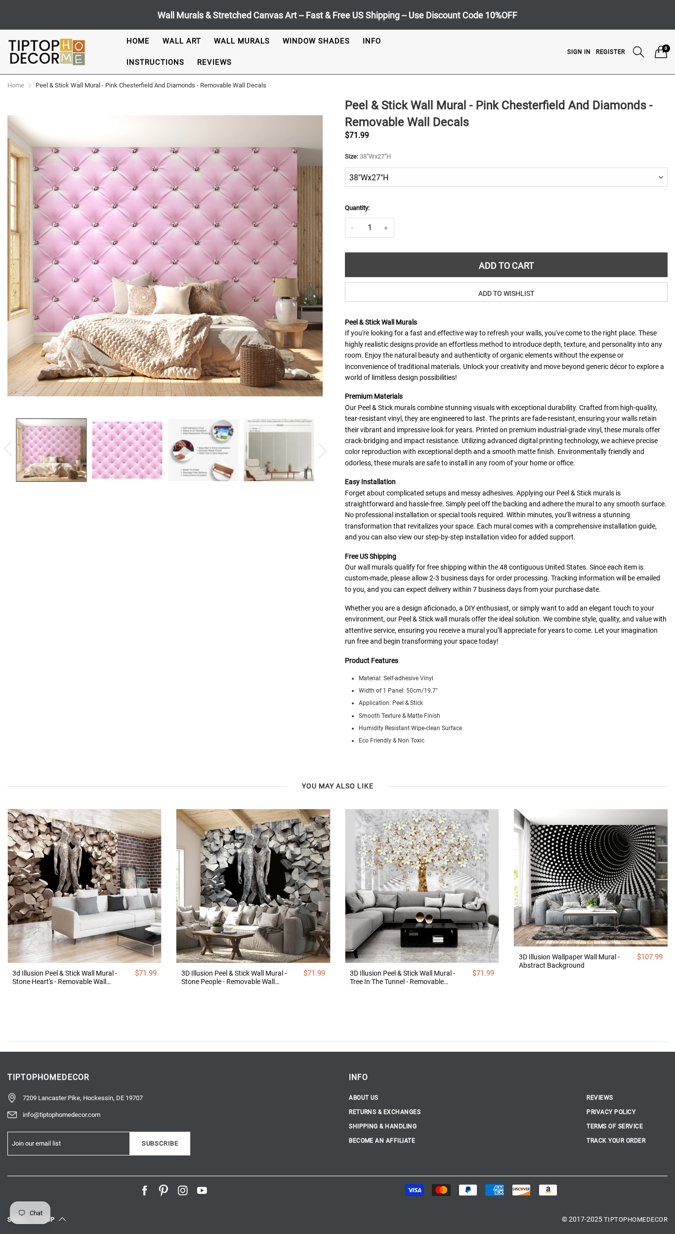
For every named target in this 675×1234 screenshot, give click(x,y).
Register (610, 51)
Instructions (155, 62)
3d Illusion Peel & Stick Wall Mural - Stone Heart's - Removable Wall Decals (64, 977)
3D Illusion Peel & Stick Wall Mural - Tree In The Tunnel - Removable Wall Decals (402, 977)
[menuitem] (138, 41)
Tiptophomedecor (636, 1219)
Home (138, 41)
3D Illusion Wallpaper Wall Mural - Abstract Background (569, 961)
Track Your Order (616, 1140)
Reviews (214, 62)
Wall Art (182, 41)
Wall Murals (242, 41)
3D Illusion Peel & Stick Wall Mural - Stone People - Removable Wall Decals (234, 977)
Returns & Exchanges (385, 1112)
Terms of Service (615, 1126)
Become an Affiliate (382, 1140)
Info (372, 41)
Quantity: (357, 207)
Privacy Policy (611, 1112)
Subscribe (160, 1143)
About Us (364, 1097)
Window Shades (316, 41)
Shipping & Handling (383, 1126)
